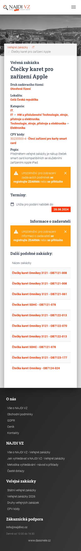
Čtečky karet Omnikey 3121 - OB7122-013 (39, 315)
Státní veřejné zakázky (21, 490)
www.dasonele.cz (39, 540)
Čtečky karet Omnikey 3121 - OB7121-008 (39, 273)
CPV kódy (13, 509)
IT (33, 47)
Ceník (10, 426)
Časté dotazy (15, 471)
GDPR (11, 420)
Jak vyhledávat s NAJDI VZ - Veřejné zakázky (36, 458)
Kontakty (13, 433)
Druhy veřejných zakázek (23, 502)
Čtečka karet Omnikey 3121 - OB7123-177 (39, 357)
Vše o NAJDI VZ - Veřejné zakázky (28, 452)
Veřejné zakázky (17, 47)
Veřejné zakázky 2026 (21, 496)
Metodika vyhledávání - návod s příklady (32, 464)
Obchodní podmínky (20, 414)
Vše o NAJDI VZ (17, 408)
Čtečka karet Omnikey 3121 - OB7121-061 (39, 294)
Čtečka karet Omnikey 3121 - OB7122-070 (39, 325)
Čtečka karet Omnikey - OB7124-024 (36, 368)
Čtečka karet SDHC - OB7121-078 (34, 304)
